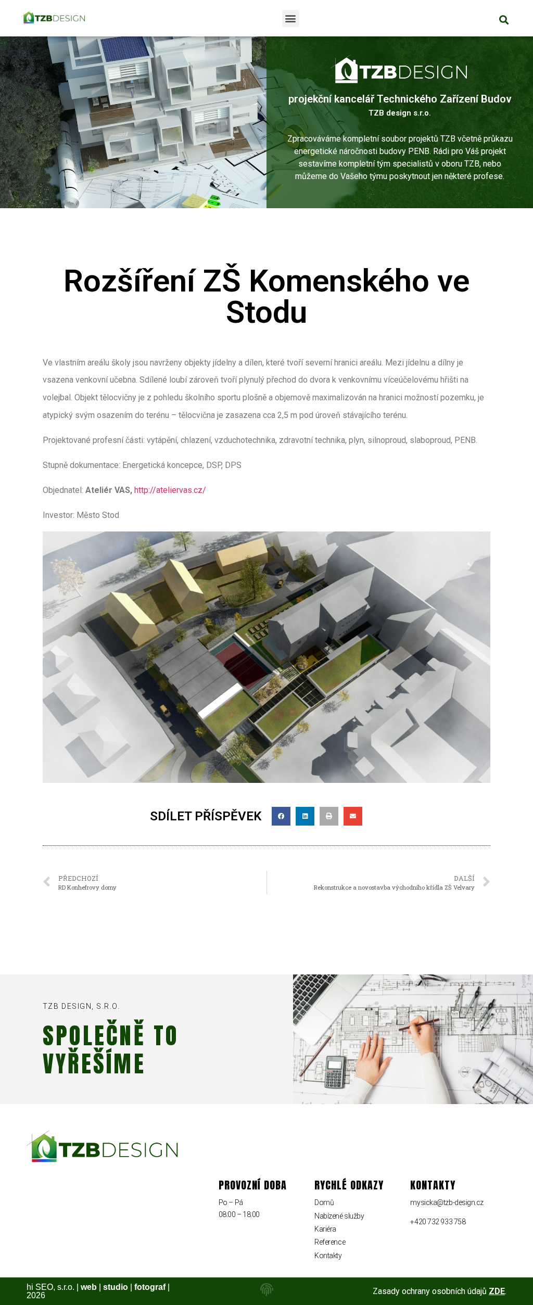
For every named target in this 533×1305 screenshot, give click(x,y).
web (89, 1287)
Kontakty (327, 1255)
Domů (324, 1202)
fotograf (150, 1287)
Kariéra (325, 1229)
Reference (329, 1242)
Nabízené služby (339, 1216)
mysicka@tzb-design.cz (447, 1202)
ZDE (497, 1291)
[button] (290, 18)
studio (115, 1287)
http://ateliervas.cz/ (170, 490)
